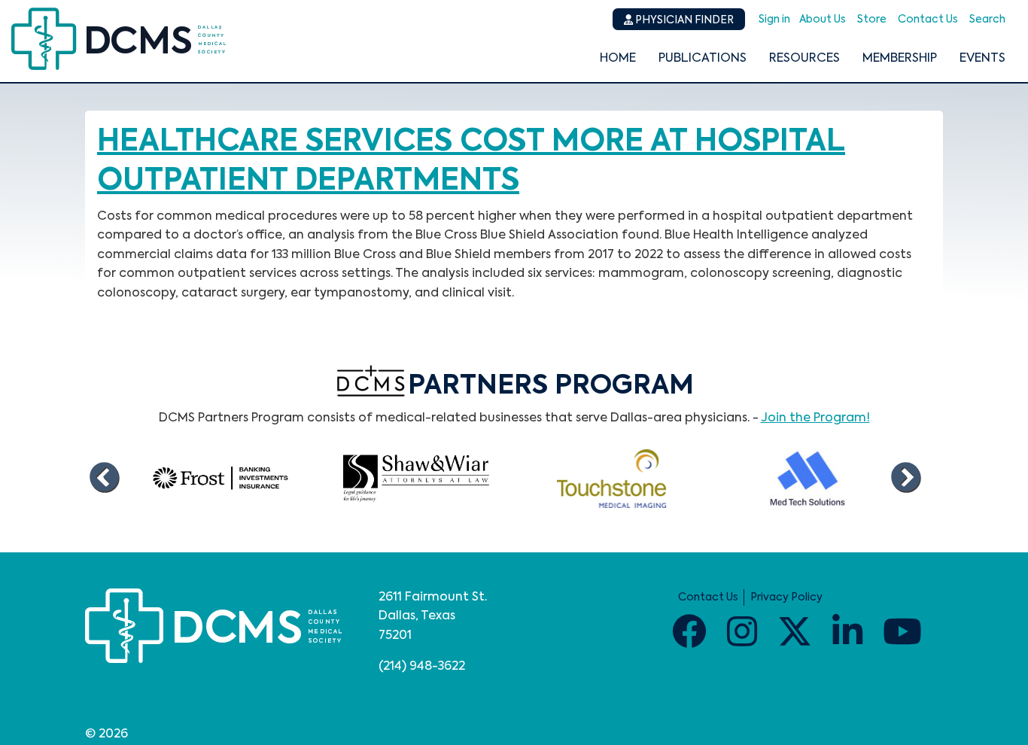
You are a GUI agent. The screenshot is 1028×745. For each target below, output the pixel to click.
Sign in (774, 19)
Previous (104, 478)
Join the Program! (815, 418)
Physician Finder (683, 20)
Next (905, 478)
